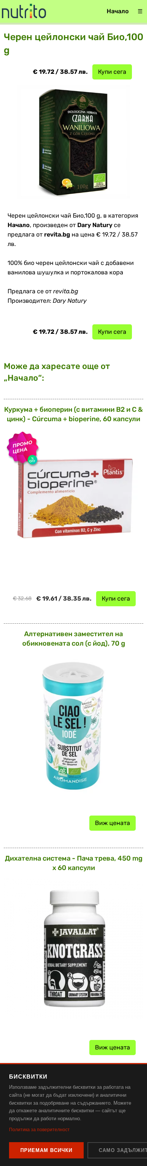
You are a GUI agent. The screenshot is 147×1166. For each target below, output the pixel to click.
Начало (118, 11)
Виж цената (112, 823)
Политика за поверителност (39, 1129)
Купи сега (112, 71)
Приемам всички (46, 1150)
